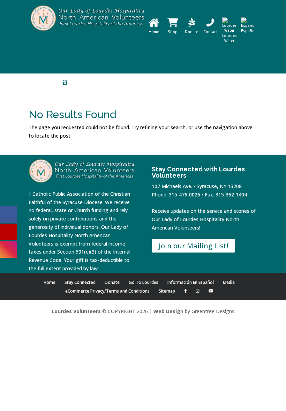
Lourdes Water (229, 38)
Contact (210, 31)
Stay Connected (80, 282)
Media (229, 282)
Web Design (168, 311)
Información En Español (190, 282)
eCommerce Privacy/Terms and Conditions (107, 291)
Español (248, 30)
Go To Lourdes (143, 282)
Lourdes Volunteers (76, 311)
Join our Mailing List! (193, 245)
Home (154, 31)
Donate (191, 31)
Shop (173, 31)
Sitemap (167, 291)
